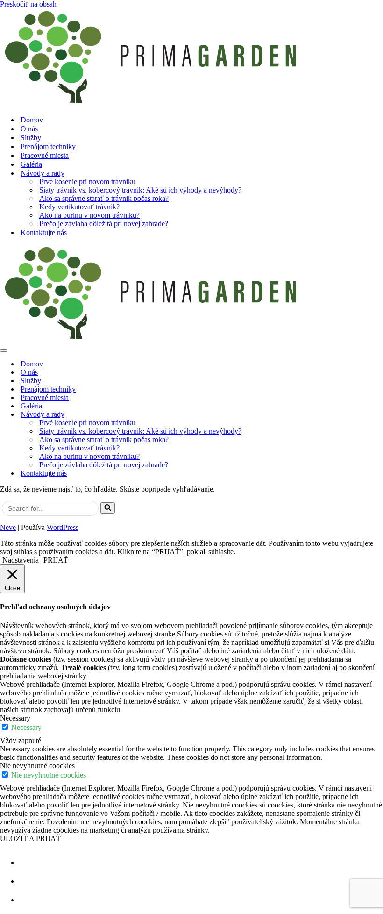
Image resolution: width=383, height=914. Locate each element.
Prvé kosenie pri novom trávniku (87, 182)
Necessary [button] (15, 718)
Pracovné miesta (45, 155)
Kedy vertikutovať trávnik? (79, 207)
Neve (8, 527)
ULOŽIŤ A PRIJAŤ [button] (30, 839)
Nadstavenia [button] (20, 560)
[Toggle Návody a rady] (378, 415)
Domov (32, 120)
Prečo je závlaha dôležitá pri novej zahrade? (103, 224)
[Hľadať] (107, 508)
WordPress (62, 527)
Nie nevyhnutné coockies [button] (37, 766)
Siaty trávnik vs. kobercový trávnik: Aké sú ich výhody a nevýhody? (140, 190)
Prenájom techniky (48, 146)
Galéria (31, 164)
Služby (31, 138)
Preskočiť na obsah (28, 4)
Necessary (26, 727)
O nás (29, 129)
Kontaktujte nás (44, 232)
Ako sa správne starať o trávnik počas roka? (104, 198)
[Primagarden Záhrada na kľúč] (191, 58)
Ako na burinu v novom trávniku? (89, 215)
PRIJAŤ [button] (55, 560)
